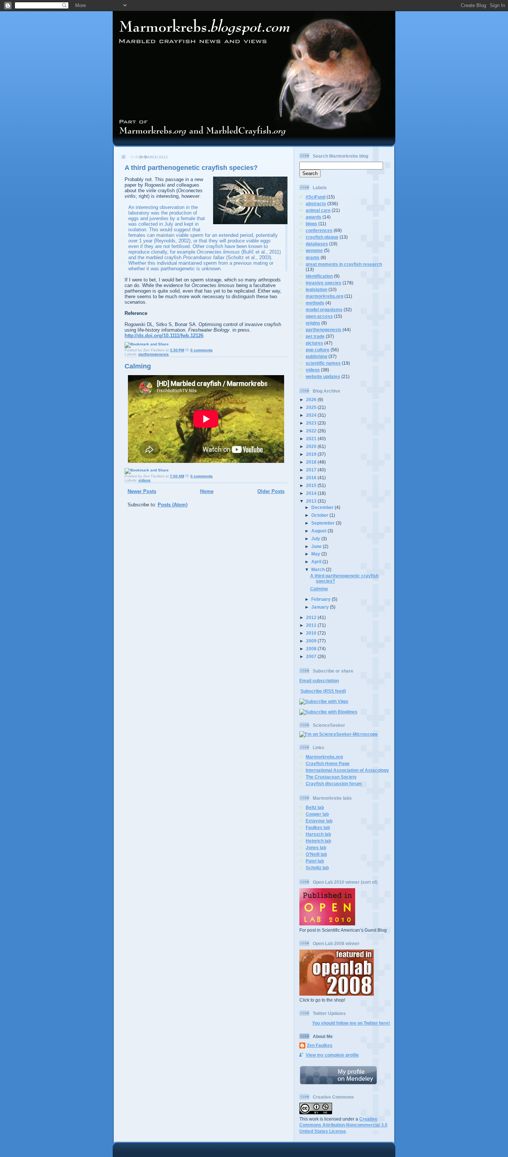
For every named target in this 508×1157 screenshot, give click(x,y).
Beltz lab (315, 807)
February (321, 599)
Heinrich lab (318, 840)
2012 (312, 617)
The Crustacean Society (331, 776)
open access (319, 316)
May (316, 553)
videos (144, 480)
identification (319, 276)
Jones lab (316, 847)
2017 (312, 469)
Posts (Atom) (172, 504)
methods (315, 302)
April (316, 561)
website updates (323, 376)
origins (313, 322)
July (316, 538)
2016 (312, 477)
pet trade (315, 336)
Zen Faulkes (319, 1045)
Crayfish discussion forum (334, 783)
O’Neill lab (316, 854)
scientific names (323, 363)
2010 (312, 633)
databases (317, 243)
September (323, 523)
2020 (312, 446)
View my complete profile (332, 1055)
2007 (312, 656)
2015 (312, 485)
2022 (312, 430)
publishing (316, 356)
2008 (312, 648)
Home (206, 491)
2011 (312, 625)
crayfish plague (322, 237)
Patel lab (315, 860)
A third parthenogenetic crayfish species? (191, 167)
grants (312, 257)
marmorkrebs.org (324, 296)
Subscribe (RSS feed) (323, 691)
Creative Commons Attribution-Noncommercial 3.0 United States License (343, 1125)
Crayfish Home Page (328, 763)
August (319, 530)
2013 (312, 501)
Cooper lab (317, 814)
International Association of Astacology (347, 770)
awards (313, 217)
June (317, 546)
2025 (312, 407)
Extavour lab (319, 820)
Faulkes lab (318, 827)
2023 (312, 422)
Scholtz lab (317, 867)
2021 (312, 438)
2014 (312, 493)
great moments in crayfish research (344, 264)
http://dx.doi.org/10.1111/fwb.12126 (164, 335)
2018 (312, 462)
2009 (312, 640)
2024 (312, 415)
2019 (312, 454)
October (320, 515)
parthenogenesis (153, 354)
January (320, 607)
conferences (319, 230)
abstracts (316, 203)
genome (314, 250)
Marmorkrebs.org (324, 756)
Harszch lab (318, 834)
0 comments (201, 350)
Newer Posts (142, 491)
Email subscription (319, 680)
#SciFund (315, 196)
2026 (312, 399)
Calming (138, 366)
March (318, 569)
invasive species (323, 282)
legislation (316, 289)
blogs (311, 223)
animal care (318, 210)
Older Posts (270, 491)
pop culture (317, 349)
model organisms (324, 309)
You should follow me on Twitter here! (351, 1023)
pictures (314, 343)
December (323, 507)
